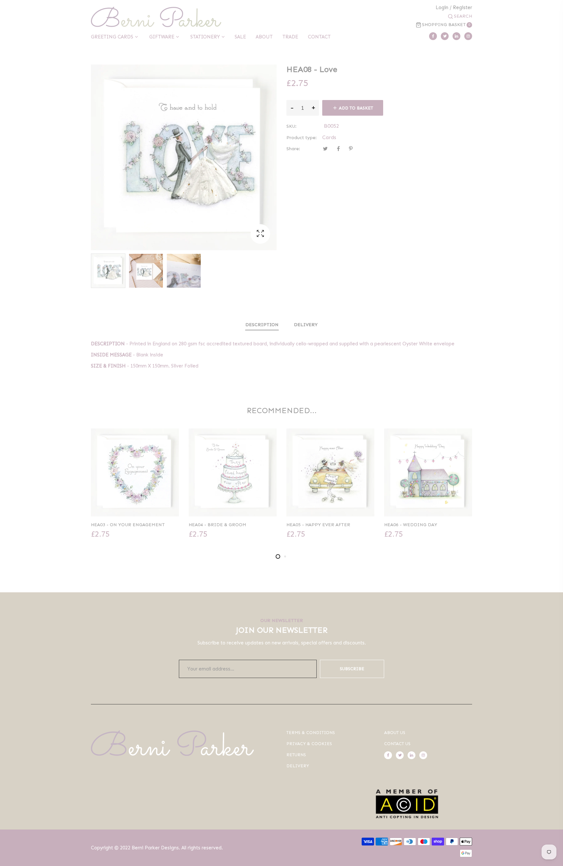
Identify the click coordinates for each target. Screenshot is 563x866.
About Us (394, 732)
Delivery (306, 324)
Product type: (301, 137)
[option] (108, 270)
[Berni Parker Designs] (156, 17)
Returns (296, 754)
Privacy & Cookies (309, 743)
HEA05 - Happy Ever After (318, 524)
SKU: (291, 126)
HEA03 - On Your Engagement (128, 524)
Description (262, 324)
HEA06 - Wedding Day (410, 524)
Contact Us (397, 743)
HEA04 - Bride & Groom (217, 524)
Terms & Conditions (310, 732)
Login (442, 7)
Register (462, 7)
